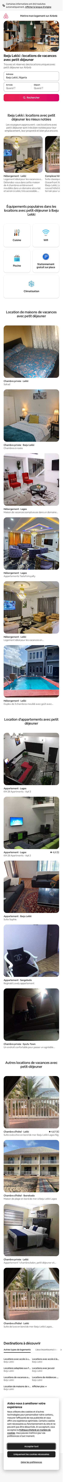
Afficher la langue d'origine (38, 7)
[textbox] (17, 88)
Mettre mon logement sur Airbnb (38, 15)
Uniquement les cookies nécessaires (31, 1454)
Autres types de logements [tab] (17, 1349)
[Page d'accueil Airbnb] (6, 16)
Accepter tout (31, 1446)
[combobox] (31, 77)
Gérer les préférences (31, 1462)
